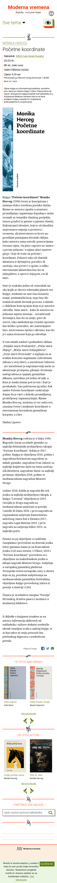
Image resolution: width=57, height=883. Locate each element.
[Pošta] (52, 648)
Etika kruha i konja (40, 703)
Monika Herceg (15, 43)
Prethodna (25, 721)
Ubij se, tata (36, 776)
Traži (50, 812)
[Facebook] (42, 648)
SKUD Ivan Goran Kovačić (30, 56)
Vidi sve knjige (28, 714)
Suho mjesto (10, 703)
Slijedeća (32, 721)
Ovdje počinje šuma (14, 776)
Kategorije (48, 22)
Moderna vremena (28, 7)
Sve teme (12, 22)
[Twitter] (47, 648)
